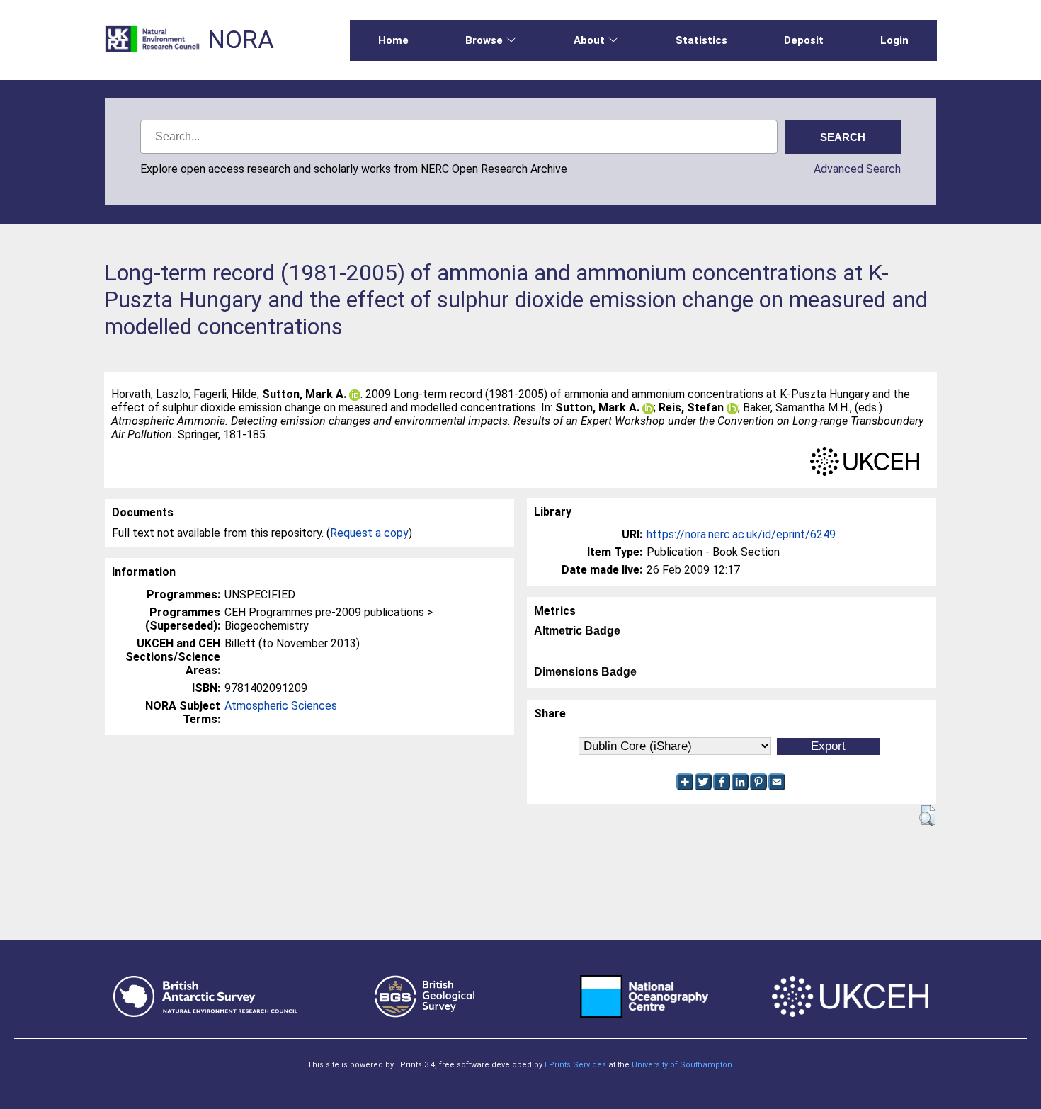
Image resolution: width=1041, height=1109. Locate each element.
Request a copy (369, 533)
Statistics (701, 40)
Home (393, 40)
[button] (927, 815)
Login (894, 40)
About (589, 40)
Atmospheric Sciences (280, 705)
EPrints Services (575, 1064)
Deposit (804, 40)
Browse (484, 40)
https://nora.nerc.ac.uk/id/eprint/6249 (741, 534)
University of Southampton (682, 1064)
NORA (240, 40)
